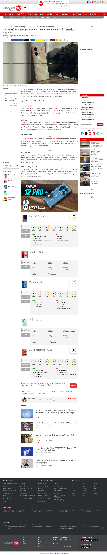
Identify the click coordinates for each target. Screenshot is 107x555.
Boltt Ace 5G (41, 490)
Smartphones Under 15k (45, 391)
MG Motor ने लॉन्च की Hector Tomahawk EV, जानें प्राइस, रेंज (92, 525)
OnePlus (85, 492)
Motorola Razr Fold (8, 485)
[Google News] (101, 133)
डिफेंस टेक (49, 14)
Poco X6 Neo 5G (37, 216)
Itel (72, 497)
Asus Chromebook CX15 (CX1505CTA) (44, 499)
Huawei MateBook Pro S (44, 497)
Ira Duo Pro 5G (42, 501)
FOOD (28, 2)
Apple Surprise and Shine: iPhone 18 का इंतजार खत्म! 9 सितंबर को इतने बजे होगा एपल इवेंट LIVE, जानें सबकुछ (67, 526)
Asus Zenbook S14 (8, 493)
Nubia (84, 490)
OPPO (84, 493)
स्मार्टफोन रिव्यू (31, 383)
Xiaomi (95, 493)
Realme (85, 497)
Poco (84, 495)
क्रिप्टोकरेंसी (93, 14)
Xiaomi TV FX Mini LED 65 (60, 488)
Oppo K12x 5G (25, 155)
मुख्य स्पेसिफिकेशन (25, 231)
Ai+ (72, 483)
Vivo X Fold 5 (23, 483)
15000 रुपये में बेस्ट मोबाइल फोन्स (87, 107)
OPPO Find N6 (7, 488)
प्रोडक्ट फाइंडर (64, 14)
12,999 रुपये (54, 155)
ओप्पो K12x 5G (35, 320)
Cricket (24, 2)
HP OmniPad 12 (24, 486)
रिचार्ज (79, 14)
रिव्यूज (29, 14)
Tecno (95, 492)
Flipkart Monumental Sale (31, 391)
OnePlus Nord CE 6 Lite (26, 488)
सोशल (60, 17)
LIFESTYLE (33, 2)
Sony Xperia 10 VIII (43, 486)
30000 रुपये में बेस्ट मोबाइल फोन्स (87, 114)
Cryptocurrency (23, 493)
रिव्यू (25, 226)
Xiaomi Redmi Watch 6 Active (61, 485)
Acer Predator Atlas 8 (59, 492)
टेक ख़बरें (11, 14)
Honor (73, 490)
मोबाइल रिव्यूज (83, 139)
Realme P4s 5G (42, 483)
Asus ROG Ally (57, 493)
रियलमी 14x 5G (36, 252)
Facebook (54, 546)
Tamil (73, 539)
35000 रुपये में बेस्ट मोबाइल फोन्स (87, 117)
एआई (20, 14)
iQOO (73, 495)
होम (6, 14)
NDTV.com (41, 545)
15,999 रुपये (58, 169)
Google (73, 486)
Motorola (85, 486)
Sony (95, 488)
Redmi (95, 483)
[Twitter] (86, 133)
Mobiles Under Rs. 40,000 (9, 490)
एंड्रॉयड (25, 385)
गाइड (56, 14)
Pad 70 (56, 483)
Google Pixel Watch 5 (59, 486)
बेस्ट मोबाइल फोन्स (84, 100)
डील (86, 14)
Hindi (61, 539)
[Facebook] (82, 133)
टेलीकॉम (42, 17)
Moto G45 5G (36, 282)
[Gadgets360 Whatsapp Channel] (97, 133)
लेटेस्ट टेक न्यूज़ (24, 383)
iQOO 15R (6, 501)
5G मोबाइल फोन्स (84, 97)
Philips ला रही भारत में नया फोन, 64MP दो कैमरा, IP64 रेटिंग (93, 510)
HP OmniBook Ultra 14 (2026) (27, 495)
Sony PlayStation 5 (24, 485)
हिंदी (16, 2)
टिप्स (37, 17)
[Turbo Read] (6, 40)
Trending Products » (87, 49)
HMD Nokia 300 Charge (44, 492)
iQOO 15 (5, 495)
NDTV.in (40, 547)
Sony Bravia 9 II (58, 490)
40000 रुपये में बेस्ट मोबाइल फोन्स (87, 119)
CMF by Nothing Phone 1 (28, 169)
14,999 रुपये (54, 122)
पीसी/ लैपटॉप (30, 17)
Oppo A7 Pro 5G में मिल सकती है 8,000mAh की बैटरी (66, 510)
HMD (73, 488)
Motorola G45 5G (26, 139)
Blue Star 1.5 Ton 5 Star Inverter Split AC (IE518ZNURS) (60, 496)
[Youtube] (90, 133)
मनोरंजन (23, 17)
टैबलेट (12, 17)
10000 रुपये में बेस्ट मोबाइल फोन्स (87, 102)
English (55, 539)
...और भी (61, 400)
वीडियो (41, 14)
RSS (24, 537)
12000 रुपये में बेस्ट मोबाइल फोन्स (87, 105)
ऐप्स (17, 17)
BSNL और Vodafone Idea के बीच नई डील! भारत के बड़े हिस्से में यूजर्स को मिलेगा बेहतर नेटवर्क (17, 526)
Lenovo (84, 485)
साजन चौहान (10, 37)
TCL (95, 490)
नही (61, 6)
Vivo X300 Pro (6, 497)
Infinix (73, 493)
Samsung (96, 485)
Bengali (67, 539)
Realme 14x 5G (25, 122)
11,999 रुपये (56, 108)
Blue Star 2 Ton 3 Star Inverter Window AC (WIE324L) (59, 501)
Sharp (95, 486)
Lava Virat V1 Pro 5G (43, 495)
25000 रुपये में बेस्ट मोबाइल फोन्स (87, 112)
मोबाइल (6, 17)
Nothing (85, 488)
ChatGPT (5, 486)
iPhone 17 (22, 497)
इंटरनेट (54, 17)
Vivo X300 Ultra (7, 492)
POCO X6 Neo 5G (26, 108)
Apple (73, 485)
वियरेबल (66, 17)
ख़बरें (11, 26)
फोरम (73, 14)
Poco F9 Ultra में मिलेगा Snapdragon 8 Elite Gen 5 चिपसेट (43, 510)
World (8, 2)
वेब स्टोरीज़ (73, 17)
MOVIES (19, 2)
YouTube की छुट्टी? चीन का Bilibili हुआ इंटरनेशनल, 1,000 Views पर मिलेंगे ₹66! (42, 525)
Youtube (61, 546)
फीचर (35, 14)
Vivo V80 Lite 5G (42, 493)
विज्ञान (48, 17)
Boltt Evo (40, 488)
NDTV (5, 2)
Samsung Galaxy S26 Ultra (10, 483)
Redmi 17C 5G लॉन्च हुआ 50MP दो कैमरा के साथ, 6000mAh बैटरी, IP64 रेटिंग (17, 510)
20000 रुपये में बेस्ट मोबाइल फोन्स (87, 109)
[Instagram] (94, 133)
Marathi (70, 2)
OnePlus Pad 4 (23, 490)
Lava (84, 483)
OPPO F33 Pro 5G (24, 492)
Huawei (73, 492)
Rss (70, 546)
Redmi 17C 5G (42, 485)
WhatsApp (67, 546)
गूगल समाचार (41, 385)
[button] (102, 528)
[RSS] (103, 2)
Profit (13, 2)
